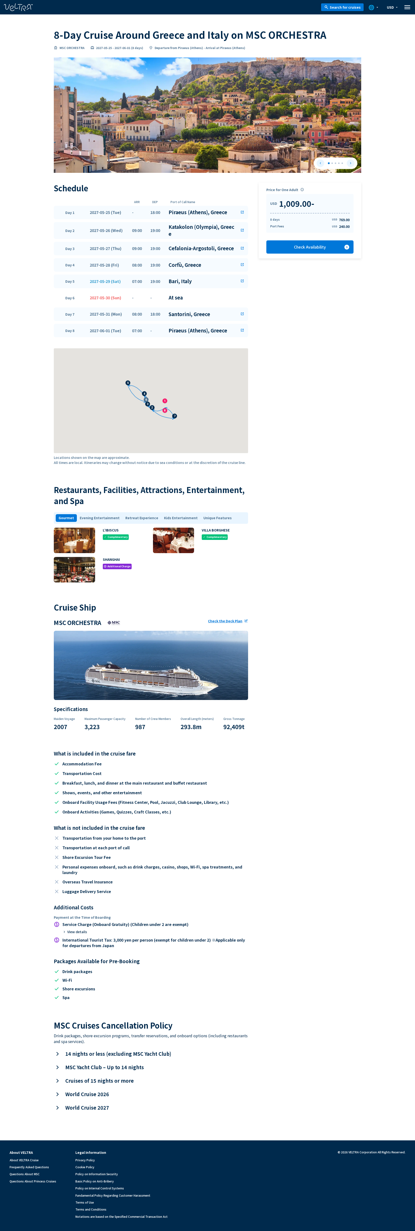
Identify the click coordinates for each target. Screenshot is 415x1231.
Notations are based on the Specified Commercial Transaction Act (121, 1216)
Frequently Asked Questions (29, 1167)
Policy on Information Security (96, 1174)
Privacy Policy (85, 1160)
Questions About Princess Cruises (33, 1181)
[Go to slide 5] (342, 163)
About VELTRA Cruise (24, 1160)
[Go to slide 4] (339, 163)
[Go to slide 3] (335, 163)
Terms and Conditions (90, 1209)
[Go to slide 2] (332, 163)
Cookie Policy (84, 1167)
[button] (151, 212)
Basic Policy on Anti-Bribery (94, 1181)
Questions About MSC (25, 1174)
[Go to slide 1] (329, 163)
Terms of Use (84, 1202)
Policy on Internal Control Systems (99, 1188)
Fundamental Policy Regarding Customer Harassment (112, 1195)
